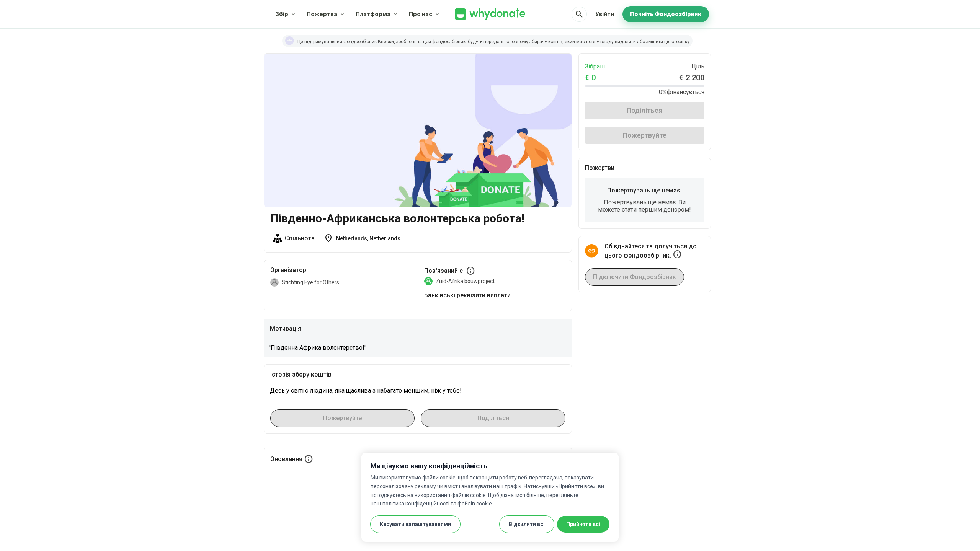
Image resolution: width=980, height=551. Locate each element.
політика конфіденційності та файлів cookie (437, 503)
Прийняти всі (583, 524)
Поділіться (644, 110)
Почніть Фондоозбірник (665, 14)
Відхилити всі (527, 524)
